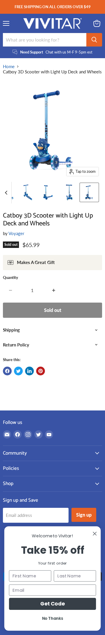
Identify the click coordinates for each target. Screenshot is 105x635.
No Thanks (52, 618)
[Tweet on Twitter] (18, 371)
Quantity (10, 277)
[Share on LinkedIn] (29, 371)
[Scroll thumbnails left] (7, 192)
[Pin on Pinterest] (40, 371)
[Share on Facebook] (7, 371)
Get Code (52, 603)
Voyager (16, 233)
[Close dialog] (95, 533)
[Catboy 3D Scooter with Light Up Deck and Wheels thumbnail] (28, 192)
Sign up (84, 514)
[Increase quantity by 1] (53, 290)
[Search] (94, 39)
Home (9, 66)
